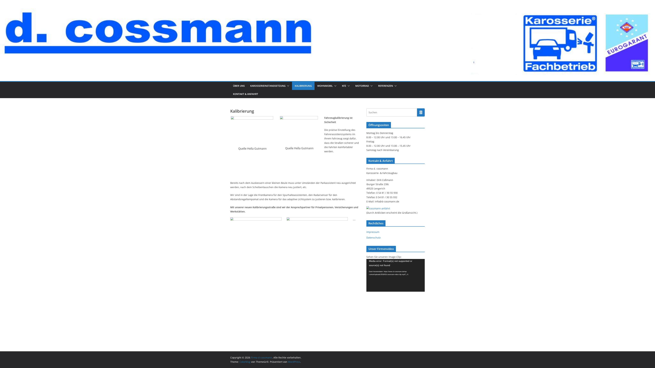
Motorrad (362, 85)
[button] (287, 85)
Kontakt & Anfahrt (245, 94)
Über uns (239, 85)
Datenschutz (373, 237)
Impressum (372, 232)
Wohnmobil (325, 85)
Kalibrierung (303, 85)
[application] (395, 275)
